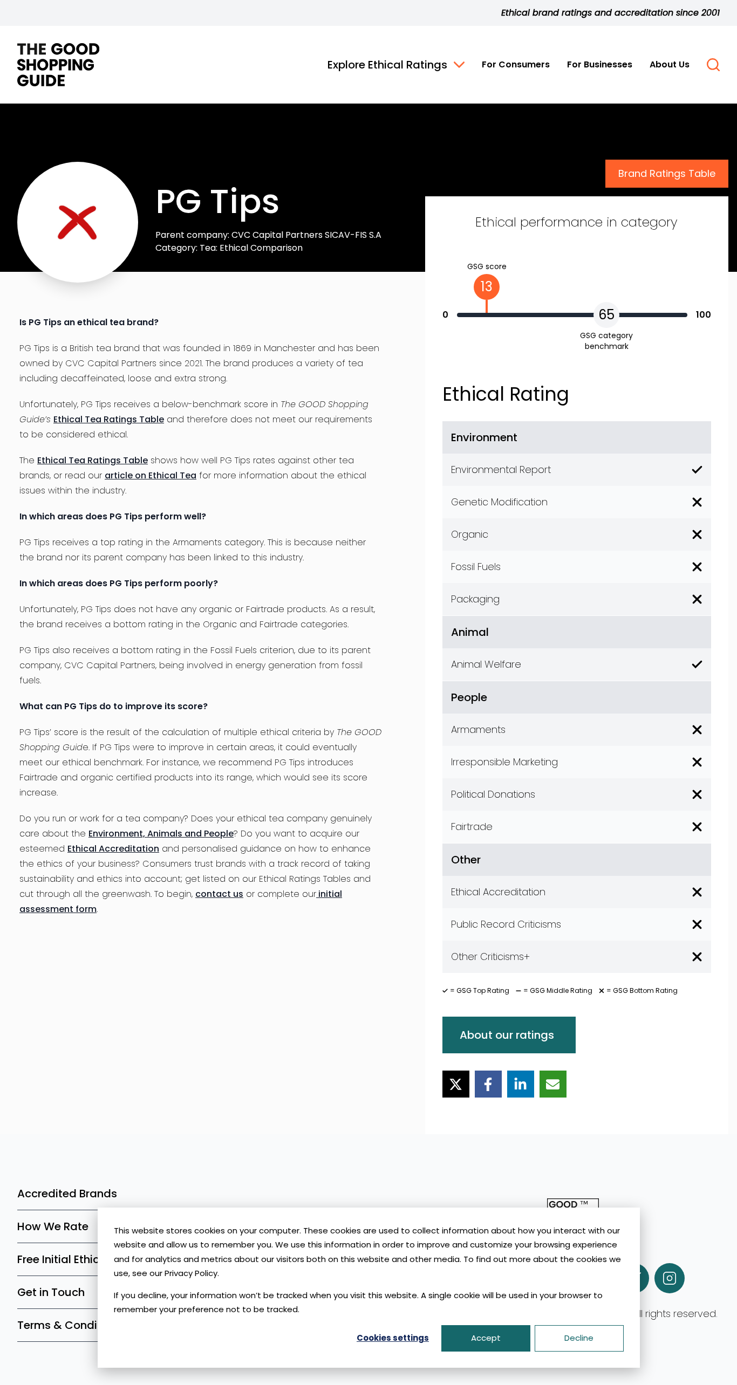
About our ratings (507, 1035)
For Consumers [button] (516, 64)
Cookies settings (393, 1337)
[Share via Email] (553, 1084)
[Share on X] (455, 1084)
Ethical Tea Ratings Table (108, 419)
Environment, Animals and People (161, 833)
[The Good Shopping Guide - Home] (58, 64)
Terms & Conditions (70, 1325)
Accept (486, 1337)
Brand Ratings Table (666, 173)
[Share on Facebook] (488, 1084)
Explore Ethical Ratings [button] (387, 64)
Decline (578, 1337)
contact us (219, 894)
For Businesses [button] (599, 64)
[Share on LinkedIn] (520, 1084)
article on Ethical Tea (150, 475)
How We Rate (52, 1226)
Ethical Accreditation (113, 848)
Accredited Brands (67, 1193)
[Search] (713, 64)
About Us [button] (670, 64)
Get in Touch (51, 1292)
